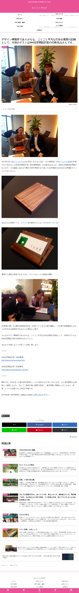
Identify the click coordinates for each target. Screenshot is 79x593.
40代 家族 (14, 584)
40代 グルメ (65, 584)
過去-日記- (6, 415)
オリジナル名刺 (65, 162)
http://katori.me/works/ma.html (13, 360)
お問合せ (65, 587)
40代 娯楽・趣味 (39, 584)
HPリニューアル (18, 162)
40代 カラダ (39, 581)
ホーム (14, 581)
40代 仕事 (14, 587)
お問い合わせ (38, 395)
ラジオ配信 (39, 587)
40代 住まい (65, 581)
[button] (75, 109)
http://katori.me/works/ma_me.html (15, 370)
